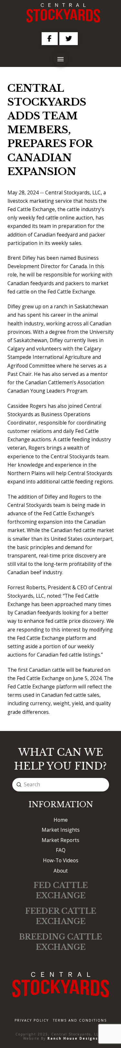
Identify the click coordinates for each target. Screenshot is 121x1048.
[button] (61, 59)
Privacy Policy (32, 1020)
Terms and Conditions (80, 1020)
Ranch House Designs (72, 1038)
